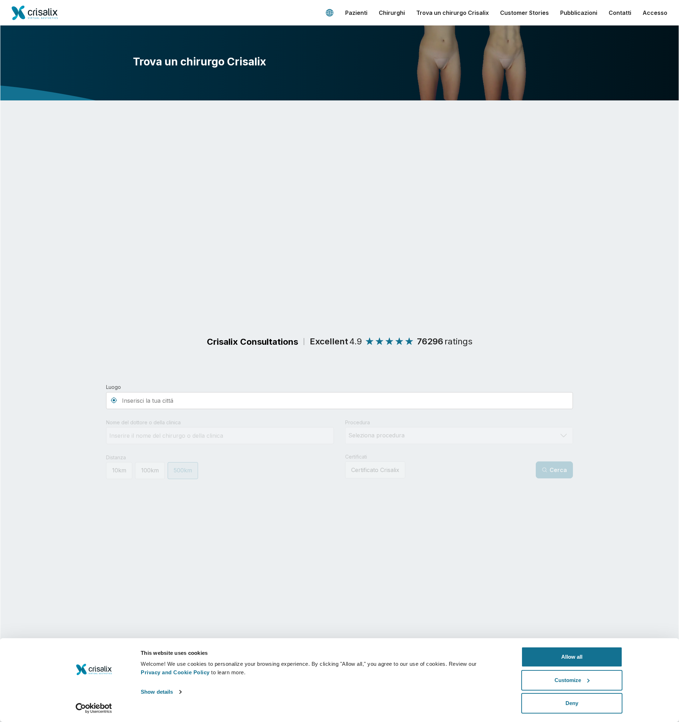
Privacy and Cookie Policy (175, 672)
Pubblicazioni (578, 12)
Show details (157, 692)
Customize (568, 680)
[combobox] (339, 400)
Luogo (113, 387)
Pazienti (356, 12)
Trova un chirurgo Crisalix (452, 12)
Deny (571, 703)
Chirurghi (392, 12)
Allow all (571, 657)
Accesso (655, 12)
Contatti (620, 12)
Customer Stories (524, 12)
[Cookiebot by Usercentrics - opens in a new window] (94, 708)
